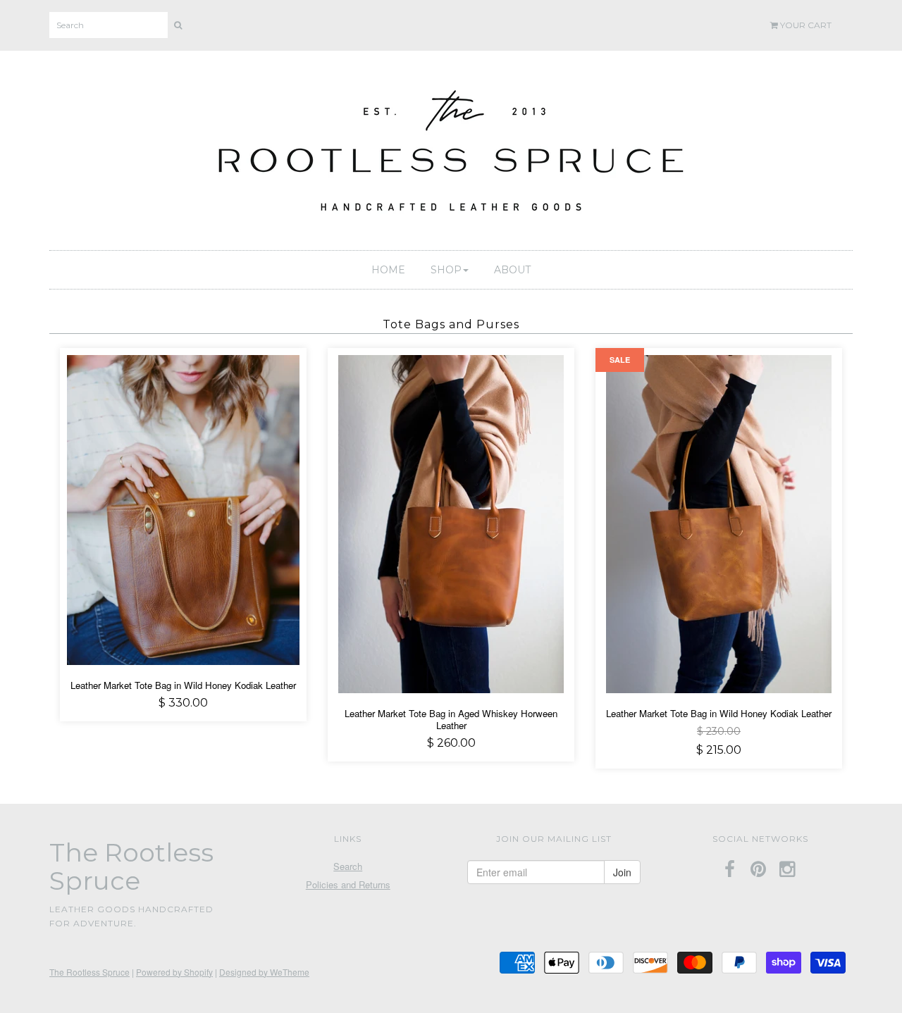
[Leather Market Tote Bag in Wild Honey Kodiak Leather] (183, 508)
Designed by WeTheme (264, 972)
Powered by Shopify (174, 972)
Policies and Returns (348, 884)
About (512, 269)
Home (388, 269)
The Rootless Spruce (89, 972)
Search (347, 866)
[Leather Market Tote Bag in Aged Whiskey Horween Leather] (451, 522)
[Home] (451, 147)
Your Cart (805, 25)
